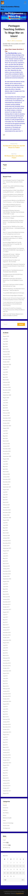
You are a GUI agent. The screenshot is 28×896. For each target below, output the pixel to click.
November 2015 (7, 665)
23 (10, 873)
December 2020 (7, 510)
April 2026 (5, 346)
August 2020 (6, 520)
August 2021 (6, 489)
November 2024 (7, 390)
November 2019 (7, 543)
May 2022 (5, 466)
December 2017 (7, 601)
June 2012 (5, 770)
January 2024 (6, 415)
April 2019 (5, 561)
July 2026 (5, 339)
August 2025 (6, 367)
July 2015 (5, 675)
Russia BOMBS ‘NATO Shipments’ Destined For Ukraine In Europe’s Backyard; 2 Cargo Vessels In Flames (14, 266)
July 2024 (5, 400)
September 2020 (7, 517)
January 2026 (6, 354)
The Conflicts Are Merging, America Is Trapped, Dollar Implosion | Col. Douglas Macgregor (12, 206)
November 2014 (7, 696)
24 (14, 873)
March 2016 (6, 655)
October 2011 (6, 788)
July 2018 (5, 584)
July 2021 (5, 492)
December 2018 (7, 571)
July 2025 (5, 369)
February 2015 (6, 688)
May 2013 (5, 742)
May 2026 (5, 344)
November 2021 (7, 482)
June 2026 (5, 341)
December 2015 (7, 663)
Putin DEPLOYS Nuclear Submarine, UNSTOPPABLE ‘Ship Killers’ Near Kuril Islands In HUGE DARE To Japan (13, 212)
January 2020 (6, 538)
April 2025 (5, 377)
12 (20, 866)
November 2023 (7, 420)
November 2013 (7, 727)
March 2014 (6, 716)
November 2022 (7, 451)
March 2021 (6, 502)
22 (7, 873)
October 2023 (6, 423)
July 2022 (5, 461)
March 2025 (6, 379)
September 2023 (7, 425)
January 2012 (6, 783)
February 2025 (6, 382)
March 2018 (6, 594)
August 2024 (6, 397)
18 (17, 869)
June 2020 (5, 525)
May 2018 (5, 589)
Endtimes (5, 810)
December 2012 (7, 755)
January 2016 (6, 660)
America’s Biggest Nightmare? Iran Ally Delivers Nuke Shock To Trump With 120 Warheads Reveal (12, 244)
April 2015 (5, 683)
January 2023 (6, 446)
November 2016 (7, 635)
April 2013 (5, 744)
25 (17, 873)
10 (14, 866)
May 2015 (5, 681)
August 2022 (6, 459)
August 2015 (6, 673)
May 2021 (5, 497)
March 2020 (6, 533)
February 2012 (6, 780)
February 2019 (6, 566)
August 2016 (6, 642)
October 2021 (6, 484)
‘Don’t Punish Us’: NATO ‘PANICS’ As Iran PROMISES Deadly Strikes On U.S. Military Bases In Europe (12, 238)
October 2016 (6, 637)
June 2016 (5, 647)
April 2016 (5, 653)
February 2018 (6, 596)
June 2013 (5, 739)
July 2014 (5, 706)
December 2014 (7, 693)
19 (20, 869)
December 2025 (7, 356)
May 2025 (5, 374)
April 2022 (5, 469)
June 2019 (5, 556)
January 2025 (6, 384)
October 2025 (6, 361)
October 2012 (6, 760)
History (4, 815)
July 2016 (5, 645)
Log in (4, 840)
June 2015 (5, 678)
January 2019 (6, 568)
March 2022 (6, 471)
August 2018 (6, 581)
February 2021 (6, 504)
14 (4, 869)
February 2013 (6, 750)
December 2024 (7, 387)
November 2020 (7, 512)
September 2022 (7, 456)
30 (10, 876)
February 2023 (6, 443)
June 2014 (5, 709)
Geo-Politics (6, 812)
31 (14, 876)
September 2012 (7, 762)
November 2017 (7, 604)
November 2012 (7, 757)
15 (7, 869)
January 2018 (6, 599)
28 (4, 876)
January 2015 (6, 691)
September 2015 (7, 670)
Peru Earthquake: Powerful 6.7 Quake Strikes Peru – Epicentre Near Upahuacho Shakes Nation (13, 182)
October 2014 (6, 699)
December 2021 (7, 479)
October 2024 (6, 392)
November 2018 (7, 573)
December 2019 (7, 540)
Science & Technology (8, 823)
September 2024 (7, 395)
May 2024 (5, 405)
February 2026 (6, 351)
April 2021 (5, 499)
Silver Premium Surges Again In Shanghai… (13, 295)
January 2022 (6, 476)
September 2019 (7, 548)
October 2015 (6, 668)
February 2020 (6, 535)
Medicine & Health (7, 818)
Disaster (5, 805)
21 (4, 873)
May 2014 (5, 711)
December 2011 (7, 785)
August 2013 (6, 734)
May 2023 (5, 436)
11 (17, 866)
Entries (6, 842)
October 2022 (6, 453)
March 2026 (6, 349)
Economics (5, 807)
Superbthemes (20, 893)
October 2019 (6, 545)
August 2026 (6, 336)
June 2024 (5, 402)
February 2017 (6, 627)
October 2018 (6, 576)
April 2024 (5, 407)
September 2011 (7, 790)
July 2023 (5, 430)
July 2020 (5, 522)
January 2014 (6, 721)
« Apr (5, 879)
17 (14, 869)
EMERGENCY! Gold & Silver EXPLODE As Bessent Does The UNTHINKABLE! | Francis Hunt (13, 280)
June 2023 (5, 433)
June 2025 (5, 372)
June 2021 (5, 494)
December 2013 (7, 724)
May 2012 (5, 773)
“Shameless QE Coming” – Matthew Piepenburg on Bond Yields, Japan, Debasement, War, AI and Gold (11, 256)
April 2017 (5, 622)
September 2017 (7, 609)
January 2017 (6, 630)
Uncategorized (6, 828)
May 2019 (5, 558)
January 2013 (6, 752)
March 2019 (6, 563)
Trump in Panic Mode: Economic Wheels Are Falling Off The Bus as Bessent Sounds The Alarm (13, 196)
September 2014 (7, 701)
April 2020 (5, 530)
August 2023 (6, 428)
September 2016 (7, 640)
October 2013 (6, 729)
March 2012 (6, 778)
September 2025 (7, 364)
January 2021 (6, 507)
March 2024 (6, 410)
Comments (7, 845)
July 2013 (5, 737)
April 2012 (5, 775)
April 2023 (5, 438)
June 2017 (5, 617)
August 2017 (6, 612)
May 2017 (5, 619)
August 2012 (6, 765)
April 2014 (5, 714)
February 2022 (6, 474)
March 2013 (6, 747)
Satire (4, 820)
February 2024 (6, 413)
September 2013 (7, 732)
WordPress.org (6, 847)
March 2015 (6, 686)
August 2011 (6, 793)
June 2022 (5, 464)
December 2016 (7, 632)
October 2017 (6, 607)
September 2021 (7, 487)
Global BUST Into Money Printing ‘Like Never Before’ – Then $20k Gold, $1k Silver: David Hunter (13, 222)
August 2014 (6, 704)
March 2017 (6, 624)
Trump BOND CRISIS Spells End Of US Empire (13, 293)
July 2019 (5, 553)
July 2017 (5, 614)
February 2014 (6, 719)
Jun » (23, 879)
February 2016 (6, 658)
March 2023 (6, 441)
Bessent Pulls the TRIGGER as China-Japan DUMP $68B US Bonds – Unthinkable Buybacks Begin (14, 228)
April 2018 (5, 591)
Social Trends (6, 825)
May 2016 (5, 650)
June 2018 (5, 586)
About (4, 168)
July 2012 (5, 767)
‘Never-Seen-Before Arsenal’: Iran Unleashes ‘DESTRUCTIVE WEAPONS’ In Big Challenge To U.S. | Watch (14, 250)
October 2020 (6, 515)
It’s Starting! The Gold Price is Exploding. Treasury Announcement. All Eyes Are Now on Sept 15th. (14, 310)
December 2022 (7, 448)
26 (20, 873)
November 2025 (7, 359)
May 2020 (5, 527)
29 (7, 876)
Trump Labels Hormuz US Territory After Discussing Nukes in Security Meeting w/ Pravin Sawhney (12, 304)
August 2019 (6, 550)
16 (10, 869)
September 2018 (7, 578)
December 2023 (7, 418)
